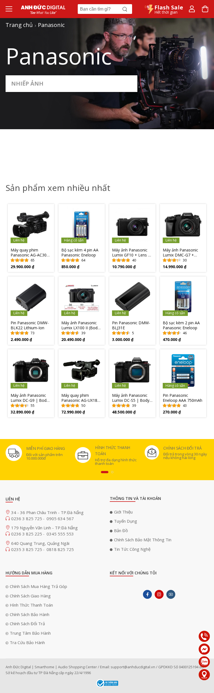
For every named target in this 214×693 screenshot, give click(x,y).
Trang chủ (19, 25)
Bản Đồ (121, 530)
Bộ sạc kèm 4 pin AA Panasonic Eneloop (79, 253)
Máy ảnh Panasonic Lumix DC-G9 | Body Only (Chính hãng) (29, 398)
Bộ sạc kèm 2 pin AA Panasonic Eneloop (181, 325)
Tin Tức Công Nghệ (132, 549)
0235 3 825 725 (27, 549)
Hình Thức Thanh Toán (31, 605)
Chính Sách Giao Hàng (30, 596)
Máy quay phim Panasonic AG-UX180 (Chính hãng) (80, 398)
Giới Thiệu (123, 512)
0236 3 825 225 (27, 534)
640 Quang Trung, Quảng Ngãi (40, 543)
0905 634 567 (60, 518)
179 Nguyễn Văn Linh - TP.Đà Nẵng (44, 527)
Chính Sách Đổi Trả (27, 623)
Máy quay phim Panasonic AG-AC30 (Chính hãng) (29, 253)
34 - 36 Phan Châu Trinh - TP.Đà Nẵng (47, 512)
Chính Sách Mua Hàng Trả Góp (38, 586)
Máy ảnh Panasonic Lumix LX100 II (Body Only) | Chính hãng (80, 325)
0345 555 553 (60, 534)
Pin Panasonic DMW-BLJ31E (131, 325)
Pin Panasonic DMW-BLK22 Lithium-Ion (30, 325)
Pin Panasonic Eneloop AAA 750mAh (182, 398)
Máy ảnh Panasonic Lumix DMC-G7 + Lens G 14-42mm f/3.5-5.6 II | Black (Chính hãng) (180, 253)
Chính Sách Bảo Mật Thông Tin (142, 539)
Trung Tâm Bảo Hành (30, 633)
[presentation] (104, 472)
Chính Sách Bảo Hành (29, 614)
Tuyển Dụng (125, 521)
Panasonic (51, 25)
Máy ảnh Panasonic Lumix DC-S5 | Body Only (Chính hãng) (130, 398)
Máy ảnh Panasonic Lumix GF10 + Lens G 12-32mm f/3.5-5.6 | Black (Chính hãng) (131, 253)
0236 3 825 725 (27, 518)
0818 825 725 (60, 549)
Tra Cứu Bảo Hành (27, 642)
